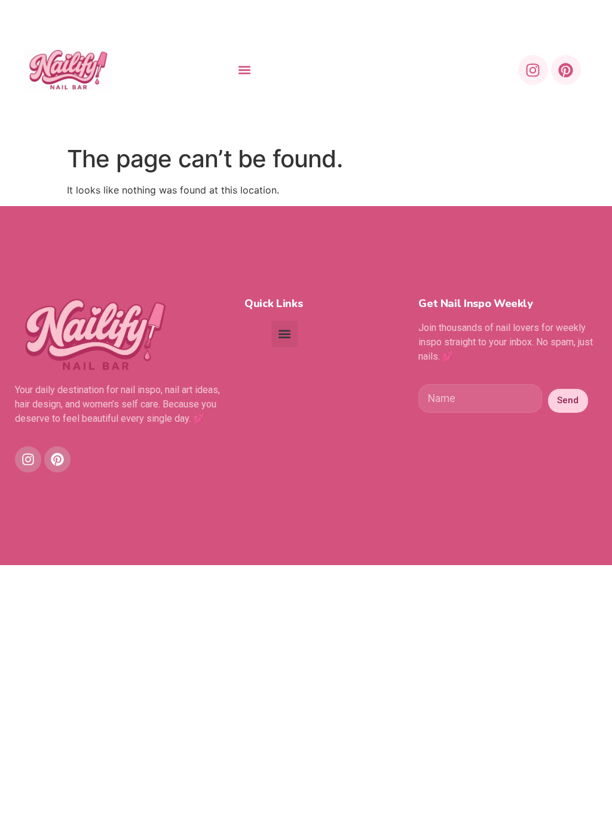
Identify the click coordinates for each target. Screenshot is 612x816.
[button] (244, 70)
